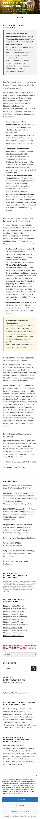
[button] (37, 775)
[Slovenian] (4, 651)
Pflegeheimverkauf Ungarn (13, 636)
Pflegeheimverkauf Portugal (13, 622)
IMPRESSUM (8, 677)
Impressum (33, 816)
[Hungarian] (18, 648)
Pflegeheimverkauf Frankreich (14, 617)
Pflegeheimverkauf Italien (13, 614)
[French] (7, 645)
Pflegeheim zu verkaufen (15, 5)
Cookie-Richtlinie (9, 816)
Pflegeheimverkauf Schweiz (13, 606)
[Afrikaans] (32, 645)
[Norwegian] (18, 645)
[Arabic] (35, 645)
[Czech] (7, 648)
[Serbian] (30, 648)
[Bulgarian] (29, 645)
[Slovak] (34, 648)
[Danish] (24, 645)
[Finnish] (13, 648)
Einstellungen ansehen (20, 811)
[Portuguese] (24, 648)
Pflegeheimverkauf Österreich (14, 609)
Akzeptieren (20, 799)
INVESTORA (30, 109)
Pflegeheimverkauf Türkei (13, 619)
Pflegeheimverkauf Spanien (13, 611)
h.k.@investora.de (18, 467)
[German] (15, 648)
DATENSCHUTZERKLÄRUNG (14, 680)
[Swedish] (21, 645)
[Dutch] (10, 648)
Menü (21, 17)
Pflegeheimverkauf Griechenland (15, 625)
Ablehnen (20, 805)
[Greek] (15, 645)
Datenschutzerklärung (22, 816)
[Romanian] (27, 648)
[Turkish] (26, 645)
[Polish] (21, 648)
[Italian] (10, 645)
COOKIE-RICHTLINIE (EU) (12, 683)
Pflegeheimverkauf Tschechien (15, 630)
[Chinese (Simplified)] (4, 648)
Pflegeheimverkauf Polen (12, 627)
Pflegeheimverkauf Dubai (12, 633)
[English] (4, 645)
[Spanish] (13, 645)
